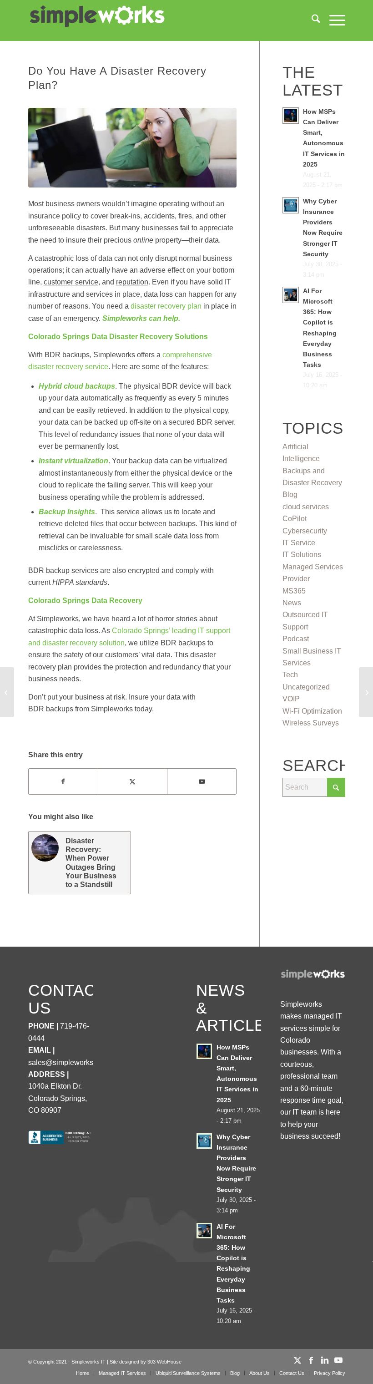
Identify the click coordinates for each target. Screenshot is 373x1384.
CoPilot (294, 518)
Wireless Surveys (310, 723)
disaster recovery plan (166, 306)
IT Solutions (301, 554)
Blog (289, 494)
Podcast (295, 639)
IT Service (298, 543)
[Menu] (332, 20)
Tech (290, 675)
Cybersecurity (304, 531)
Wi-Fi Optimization (312, 711)
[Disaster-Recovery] (132, 147)
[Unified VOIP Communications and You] (366, 692)
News (291, 603)
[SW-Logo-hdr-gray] (96, 16)
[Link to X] (297, 1360)
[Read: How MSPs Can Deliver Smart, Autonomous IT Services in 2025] (290, 115)
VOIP (291, 699)
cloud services (305, 507)
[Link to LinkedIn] (325, 1360)
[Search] (311, 20)
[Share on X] (132, 781)
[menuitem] (311, 20)
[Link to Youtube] (201, 781)
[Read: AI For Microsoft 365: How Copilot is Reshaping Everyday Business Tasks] (290, 295)
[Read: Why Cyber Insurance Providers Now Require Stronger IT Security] (290, 205)
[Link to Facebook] (311, 1360)
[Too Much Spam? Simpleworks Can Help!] (7, 692)
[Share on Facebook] (63, 781)
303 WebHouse (164, 1361)
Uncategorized (306, 687)
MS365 (294, 591)
